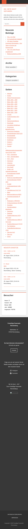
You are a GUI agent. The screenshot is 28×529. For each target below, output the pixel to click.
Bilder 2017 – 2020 (12, 108)
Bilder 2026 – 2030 (12, 112)
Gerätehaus (10, 140)
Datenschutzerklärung (13, 121)
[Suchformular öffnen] (25, 2)
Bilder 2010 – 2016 (12, 106)
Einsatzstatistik (11, 135)
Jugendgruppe (11, 165)
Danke (9, 118)
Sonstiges (9, 205)
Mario (8, 192)
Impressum (10, 161)
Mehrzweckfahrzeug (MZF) (14, 194)
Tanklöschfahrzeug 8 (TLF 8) (14, 224)
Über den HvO (11, 232)
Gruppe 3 (9, 144)
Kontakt (9, 184)
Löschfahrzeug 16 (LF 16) (14, 190)
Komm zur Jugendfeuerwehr (14, 177)
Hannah (9, 146)
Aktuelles (9, 93)
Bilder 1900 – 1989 (12, 100)
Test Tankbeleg (11, 226)
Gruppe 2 (9, 142)
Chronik (9, 114)
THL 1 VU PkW (11, 37)
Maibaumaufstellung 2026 (14, 54)
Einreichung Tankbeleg (13, 131)
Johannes (9, 163)
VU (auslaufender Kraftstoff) (14, 39)
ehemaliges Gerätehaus (13, 125)
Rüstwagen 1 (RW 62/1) (13, 200)
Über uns (9, 234)
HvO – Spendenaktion (13, 156)
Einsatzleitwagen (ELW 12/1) (14, 133)
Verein (9, 236)
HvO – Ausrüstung (12, 154)
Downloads (10, 123)
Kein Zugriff (10, 167)
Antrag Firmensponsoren (13, 97)
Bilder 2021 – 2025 (12, 110)
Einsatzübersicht (11, 137)
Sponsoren (10, 211)
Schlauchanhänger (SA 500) (14, 203)
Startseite (9, 213)
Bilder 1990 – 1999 (12, 102)
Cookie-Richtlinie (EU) (13, 116)
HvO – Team (10, 158)
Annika (9, 95)
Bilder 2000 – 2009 (12, 104)
